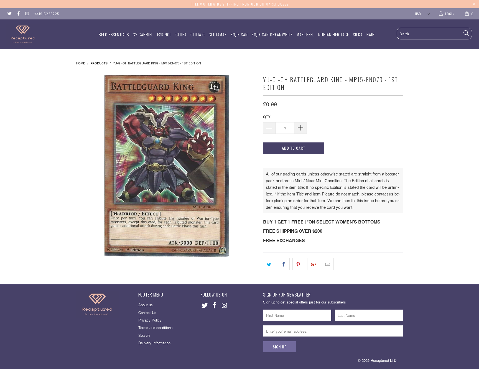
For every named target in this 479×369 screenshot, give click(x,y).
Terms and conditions (155, 327)
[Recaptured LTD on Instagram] (26, 13)
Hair (370, 34)
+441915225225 (46, 13)
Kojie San (239, 34)
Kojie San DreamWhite (272, 34)
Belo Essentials (114, 34)
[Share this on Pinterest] (298, 264)
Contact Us (147, 312)
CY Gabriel (143, 34)
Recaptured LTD (383, 360)
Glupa (181, 34)
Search (144, 335)
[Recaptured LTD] (41, 34)
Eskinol (164, 34)
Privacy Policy (150, 320)
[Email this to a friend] (328, 264)
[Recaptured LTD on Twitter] (9, 13)
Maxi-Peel (305, 34)
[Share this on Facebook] (284, 264)
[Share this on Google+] (313, 264)
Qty (267, 116)
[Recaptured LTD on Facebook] (18, 13)
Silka (358, 34)
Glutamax (218, 34)
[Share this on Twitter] (269, 264)
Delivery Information (154, 342)
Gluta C (197, 34)
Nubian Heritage (333, 34)
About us (145, 304)
